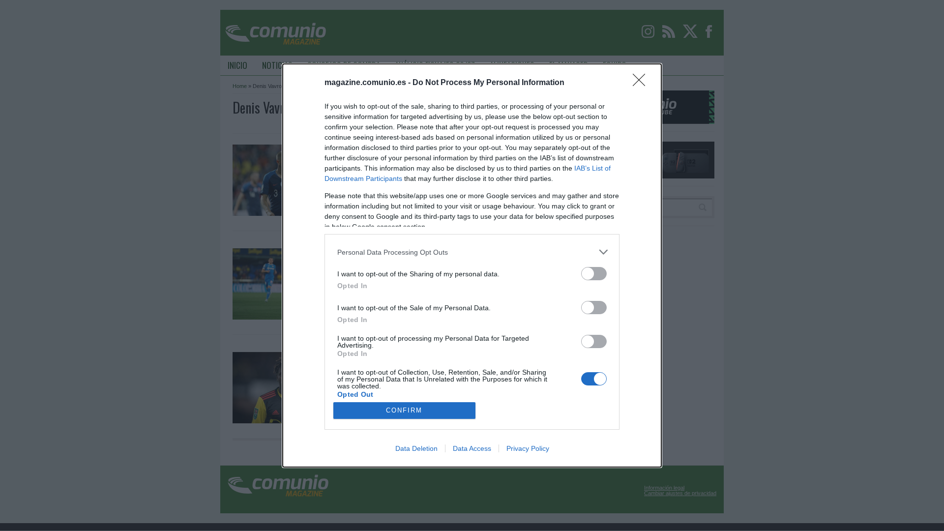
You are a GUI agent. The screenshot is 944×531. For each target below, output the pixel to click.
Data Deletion (416, 448)
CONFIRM (404, 410)
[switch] (594, 273)
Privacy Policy (527, 448)
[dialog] (472, 265)
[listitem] (472, 252)
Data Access (472, 448)
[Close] (642, 83)
